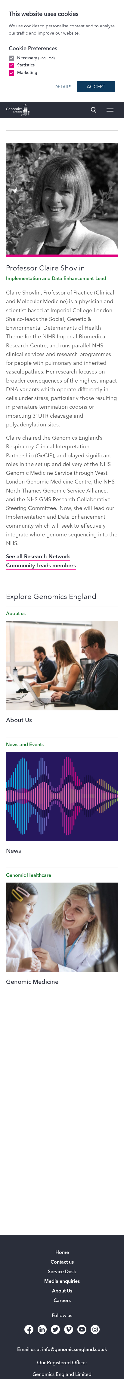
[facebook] (29, 1329)
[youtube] (82, 1329)
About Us (62, 1291)
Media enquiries (62, 1281)
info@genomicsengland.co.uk (74, 1349)
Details (62, 87)
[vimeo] (69, 1329)
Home (62, 1252)
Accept (96, 87)
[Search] (93, 110)
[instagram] (95, 1329)
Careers (62, 1300)
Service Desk (62, 1272)
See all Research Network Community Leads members (41, 561)
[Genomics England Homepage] (18, 110)
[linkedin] (42, 1329)
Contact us (62, 1262)
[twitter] (55, 1329)
